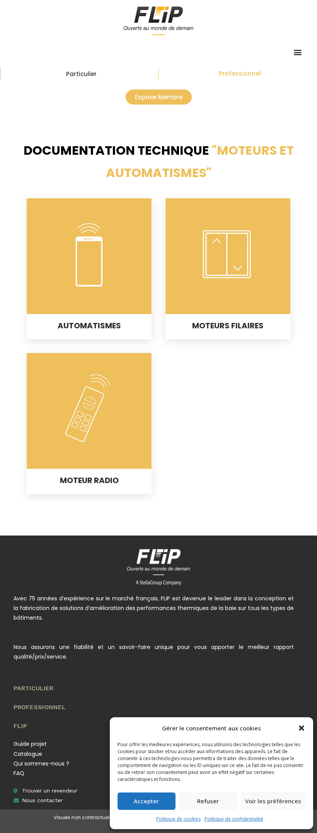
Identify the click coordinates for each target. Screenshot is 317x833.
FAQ (19, 773)
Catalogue (28, 754)
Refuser (208, 801)
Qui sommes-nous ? (41, 763)
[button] (301, 728)
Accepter (146, 801)
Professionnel (240, 73)
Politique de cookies (178, 819)
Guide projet (30, 744)
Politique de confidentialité (234, 819)
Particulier (81, 74)
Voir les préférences (273, 801)
